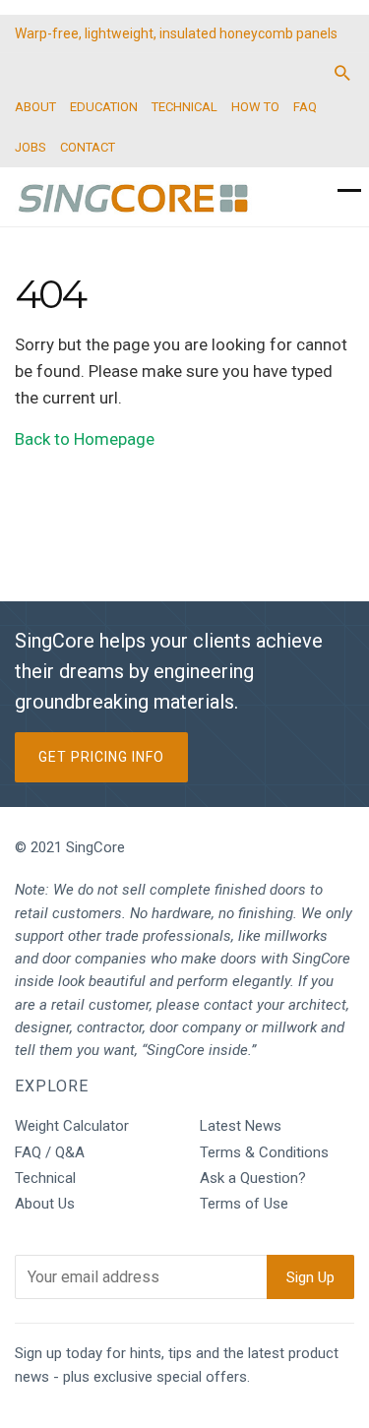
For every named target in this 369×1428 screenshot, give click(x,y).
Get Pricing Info (101, 757)
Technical (45, 1178)
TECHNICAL (184, 106)
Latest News (240, 1126)
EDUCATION (104, 106)
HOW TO (255, 106)
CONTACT (87, 147)
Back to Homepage (84, 439)
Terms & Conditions (264, 1152)
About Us (45, 1203)
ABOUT (35, 106)
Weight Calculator (72, 1126)
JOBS (30, 147)
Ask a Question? (253, 1178)
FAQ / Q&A (50, 1152)
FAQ (305, 106)
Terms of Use (244, 1203)
